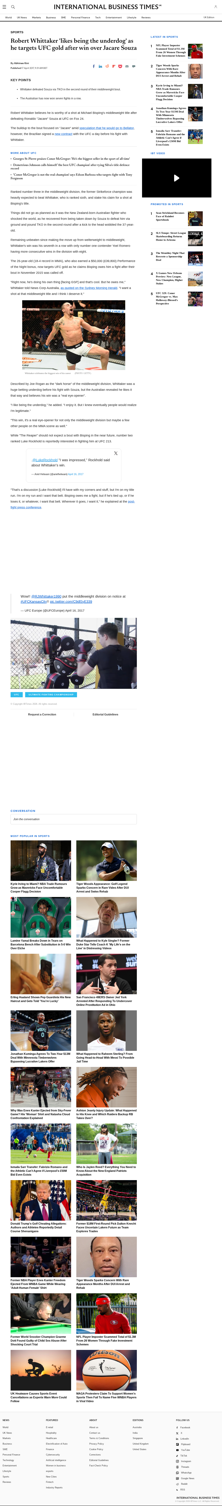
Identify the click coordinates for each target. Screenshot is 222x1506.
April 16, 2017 (75, 474)
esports (49, 1471)
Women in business (56, 1465)
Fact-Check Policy (98, 1465)
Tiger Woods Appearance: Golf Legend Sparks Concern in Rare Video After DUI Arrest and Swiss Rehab (102, 887)
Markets (36, 17)
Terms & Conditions (99, 1438)
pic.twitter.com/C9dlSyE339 (71, 601)
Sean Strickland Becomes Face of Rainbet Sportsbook (170, 216)
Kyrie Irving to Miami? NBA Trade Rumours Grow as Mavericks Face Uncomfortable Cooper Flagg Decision (39, 887)
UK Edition (209, 17)
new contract (63, 134)
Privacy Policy (96, 1443)
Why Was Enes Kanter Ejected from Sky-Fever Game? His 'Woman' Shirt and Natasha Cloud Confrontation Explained (41, 1114)
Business (51, 17)
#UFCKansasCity (34, 601)
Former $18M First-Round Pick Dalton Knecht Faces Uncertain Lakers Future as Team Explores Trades (106, 1227)
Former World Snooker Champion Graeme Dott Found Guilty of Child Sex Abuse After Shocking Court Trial (39, 1340)
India (135, 1433)
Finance (50, 1449)
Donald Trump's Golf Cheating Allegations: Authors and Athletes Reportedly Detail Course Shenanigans (39, 1227)
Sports (6, 1476)
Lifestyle (131, 17)
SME (63, 17)
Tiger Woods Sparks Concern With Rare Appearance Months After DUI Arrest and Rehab (103, 1284)
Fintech (49, 1482)
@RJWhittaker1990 (46, 596)
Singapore (138, 1438)
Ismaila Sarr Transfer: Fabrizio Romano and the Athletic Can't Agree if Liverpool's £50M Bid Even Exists (39, 1171)
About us (93, 1427)
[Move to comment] (134, 66)
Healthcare (51, 1438)
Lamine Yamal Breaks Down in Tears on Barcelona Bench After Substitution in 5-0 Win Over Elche (41, 944)
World (8, 17)
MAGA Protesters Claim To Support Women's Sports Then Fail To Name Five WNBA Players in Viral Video (106, 1397)
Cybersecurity (53, 1454)
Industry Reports (54, 1487)
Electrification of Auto (56, 1443)
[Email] (127, 66)
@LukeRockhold (45, 460)
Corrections (95, 1454)
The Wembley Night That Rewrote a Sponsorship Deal (170, 256)
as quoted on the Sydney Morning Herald (89, 288)
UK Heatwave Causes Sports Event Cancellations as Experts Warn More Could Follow (39, 1397)
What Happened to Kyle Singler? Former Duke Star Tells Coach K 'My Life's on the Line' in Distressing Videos (103, 944)
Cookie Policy (96, 1449)
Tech (98, 17)
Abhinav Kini (21, 63)
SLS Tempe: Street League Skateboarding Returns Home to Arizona (171, 236)
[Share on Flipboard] (114, 66)
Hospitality (51, 1433)
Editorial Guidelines (105, 714)
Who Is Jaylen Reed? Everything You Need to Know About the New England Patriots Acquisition (106, 1171)
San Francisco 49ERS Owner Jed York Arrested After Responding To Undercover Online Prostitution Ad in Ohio (104, 1001)
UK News (22, 17)
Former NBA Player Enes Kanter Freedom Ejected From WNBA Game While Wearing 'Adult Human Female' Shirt (38, 1284)
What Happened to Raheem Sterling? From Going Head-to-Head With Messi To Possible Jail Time (105, 1057)
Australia (137, 1427)
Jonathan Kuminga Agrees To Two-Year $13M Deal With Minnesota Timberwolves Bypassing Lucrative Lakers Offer (40, 1057)
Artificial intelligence (56, 1460)
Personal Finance (80, 17)
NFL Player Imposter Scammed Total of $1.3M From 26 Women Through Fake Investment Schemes (106, 1340)
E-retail (49, 1427)
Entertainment (114, 17)
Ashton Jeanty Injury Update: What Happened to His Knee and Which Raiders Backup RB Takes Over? (106, 1114)
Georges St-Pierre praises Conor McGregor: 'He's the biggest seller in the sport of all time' (71, 159)
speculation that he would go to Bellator (106, 128)
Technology (8, 1460)
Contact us (94, 1433)
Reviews (146, 17)
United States (139, 1449)
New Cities (51, 1476)
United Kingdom (141, 1443)
